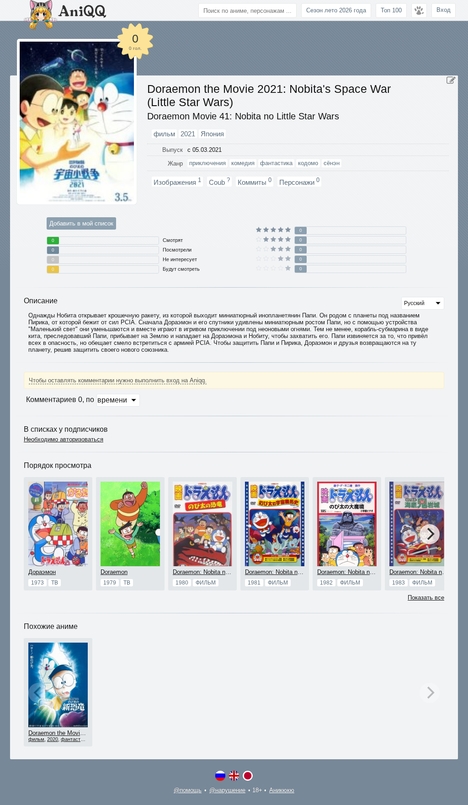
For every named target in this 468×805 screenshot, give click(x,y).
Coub (219, 181)
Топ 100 (391, 10)
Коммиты (254, 181)
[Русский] (220, 776)
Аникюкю (281, 790)
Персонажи (299, 181)
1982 (326, 583)
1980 (182, 583)
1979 (109, 583)
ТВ (54, 583)
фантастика (74, 739)
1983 (398, 583)
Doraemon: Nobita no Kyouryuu (214, 572)
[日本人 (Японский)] (248, 776)
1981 (254, 583)
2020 (52, 739)
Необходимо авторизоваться (63, 439)
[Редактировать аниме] (451, 80)
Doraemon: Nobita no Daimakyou (360, 572)
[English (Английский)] (234, 776)
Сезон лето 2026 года (336, 10)
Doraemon (114, 572)
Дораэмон (42, 572)
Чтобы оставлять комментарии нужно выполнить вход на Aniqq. (118, 380)
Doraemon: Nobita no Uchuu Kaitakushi (297, 572)
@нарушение (227, 790)
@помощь (188, 790)
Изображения (177, 181)
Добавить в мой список (81, 223)
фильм (206, 583)
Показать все (426, 597)
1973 (37, 583)
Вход (443, 9)
